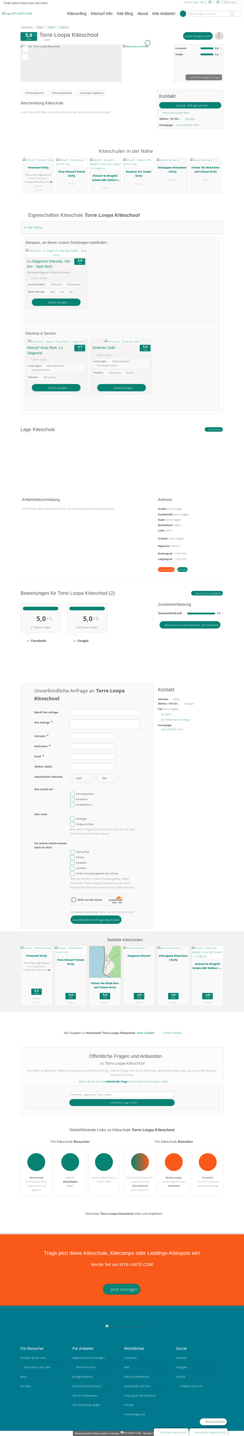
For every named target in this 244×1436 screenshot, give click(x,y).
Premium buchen (85, 1367)
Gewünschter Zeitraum (48, 776)
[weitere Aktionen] (219, 36)
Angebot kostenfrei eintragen (88, 1357)
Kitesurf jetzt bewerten (191, 625)
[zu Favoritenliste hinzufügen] (25, 49)
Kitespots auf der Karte (33, 1357)
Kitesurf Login (190, 2)
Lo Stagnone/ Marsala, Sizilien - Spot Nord (49, 263)
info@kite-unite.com (190, 1386)
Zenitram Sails (103, 348)
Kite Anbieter (164, 13)
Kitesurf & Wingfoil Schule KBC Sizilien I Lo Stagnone (105, 178)
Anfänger (81, 819)
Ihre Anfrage (42, 722)
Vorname (40, 736)
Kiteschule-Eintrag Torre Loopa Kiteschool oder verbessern (140, 1184)
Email (38, 756)
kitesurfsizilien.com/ (188, 125)
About (142, 13)
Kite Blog (125, 13)
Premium (216, 154)
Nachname (41, 746)
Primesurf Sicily (38, 167)
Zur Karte (166, 714)
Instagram (181, 1367)
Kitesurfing (82, 852)
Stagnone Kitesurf (139, 955)
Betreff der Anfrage (46, 712)
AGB (126, 1367)
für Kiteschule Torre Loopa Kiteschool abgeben (36, 1184)
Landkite (81, 868)
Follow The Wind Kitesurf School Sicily (205, 169)
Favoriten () (173, 1432)
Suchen (239, 13)
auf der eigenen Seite (174, 1181)
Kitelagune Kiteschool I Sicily (172, 169)
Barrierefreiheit (215, 1422)
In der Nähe (33, 227)
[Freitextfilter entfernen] (232, 13)
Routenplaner (215, 429)
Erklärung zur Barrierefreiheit (140, 1395)
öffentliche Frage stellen (123, 1102)
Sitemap (128, 1405)
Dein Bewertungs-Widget (86, 1405)
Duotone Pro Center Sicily (138, 173)
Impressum (130, 1357)
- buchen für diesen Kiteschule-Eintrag (208, 1181)
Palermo (175, 546)
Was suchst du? (43, 789)
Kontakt (182, 569)
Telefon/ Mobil (43, 766)
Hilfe (202, 2)
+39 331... (175, 118)
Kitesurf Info (102, 13)
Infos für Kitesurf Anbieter (86, 1386)
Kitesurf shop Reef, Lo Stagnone (45, 350)
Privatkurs (82, 799)
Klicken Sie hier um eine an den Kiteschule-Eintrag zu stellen (123, 1081)
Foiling (80, 857)
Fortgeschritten (85, 824)
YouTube (181, 1376)
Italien (168, 530)
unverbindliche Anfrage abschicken (96, 920)
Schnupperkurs (85, 794)
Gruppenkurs (84, 804)
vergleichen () (210, 1432)
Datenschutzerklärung (86, 912)
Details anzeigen (58, 302)
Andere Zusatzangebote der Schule (97, 873)
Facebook (181, 1357)
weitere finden (70, 1181)
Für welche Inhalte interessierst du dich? (50, 845)
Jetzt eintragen (124, 1289)
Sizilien (177, 525)
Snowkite (81, 862)
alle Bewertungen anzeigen (205, 77)
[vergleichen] (25, 57)
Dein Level (40, 814)
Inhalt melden (172, 1033)
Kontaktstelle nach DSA (137, 1386)
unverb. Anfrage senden (198, 36)
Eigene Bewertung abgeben (208, 593)
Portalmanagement (134, 1414)
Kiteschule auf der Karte (175, 112)
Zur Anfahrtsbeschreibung (175, 719)
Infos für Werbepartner (85, 1395)
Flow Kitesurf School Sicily (71, 173)
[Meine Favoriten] (183, 13)
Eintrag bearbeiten (82, 1376)
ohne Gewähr (146, 1033)
